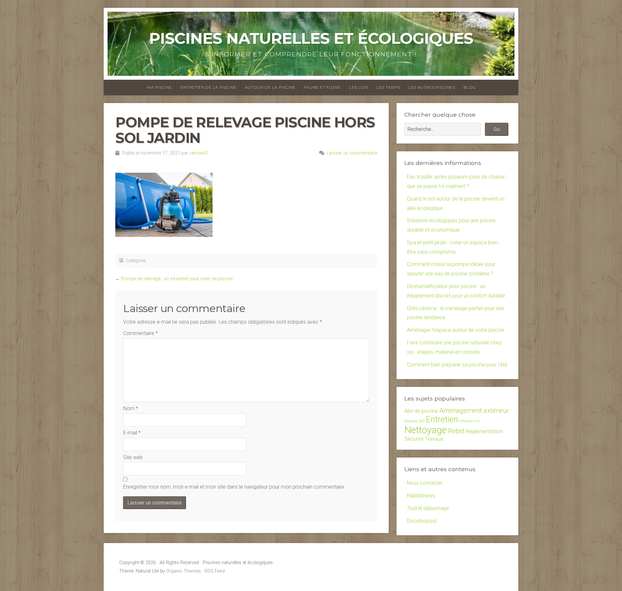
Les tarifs (388, 87)
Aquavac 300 (414, 421)
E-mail (132, 433)
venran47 (199, 153)
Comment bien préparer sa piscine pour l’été (457, 365)
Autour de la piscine (270, 87)
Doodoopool (421, 521)
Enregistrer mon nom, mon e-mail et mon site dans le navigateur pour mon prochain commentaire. (234, 487)
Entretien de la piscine (208, 87)
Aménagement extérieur (474, 410)
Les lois (358, 87)
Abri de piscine (421, 411)
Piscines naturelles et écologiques (311, 38)
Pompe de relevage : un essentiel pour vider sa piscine (177, 279)
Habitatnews (421, 495)
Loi (477, 421)
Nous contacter (425, 483)
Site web (133, 457)
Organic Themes (183, 571)
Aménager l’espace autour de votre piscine (455, 330)
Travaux (434, 439)
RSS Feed (215, 571)
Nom (130, 408)
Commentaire (140, 333)
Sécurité (414, 439)
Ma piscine (159, 87)
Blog (470, 87)
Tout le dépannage (428, 508)
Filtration (466, 421)
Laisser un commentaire (352, 153)
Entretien (442, 419)
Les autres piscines (432, 87)
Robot (456, 431)
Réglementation (484, 431)
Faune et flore (322, 87)
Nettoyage (425, 429)
